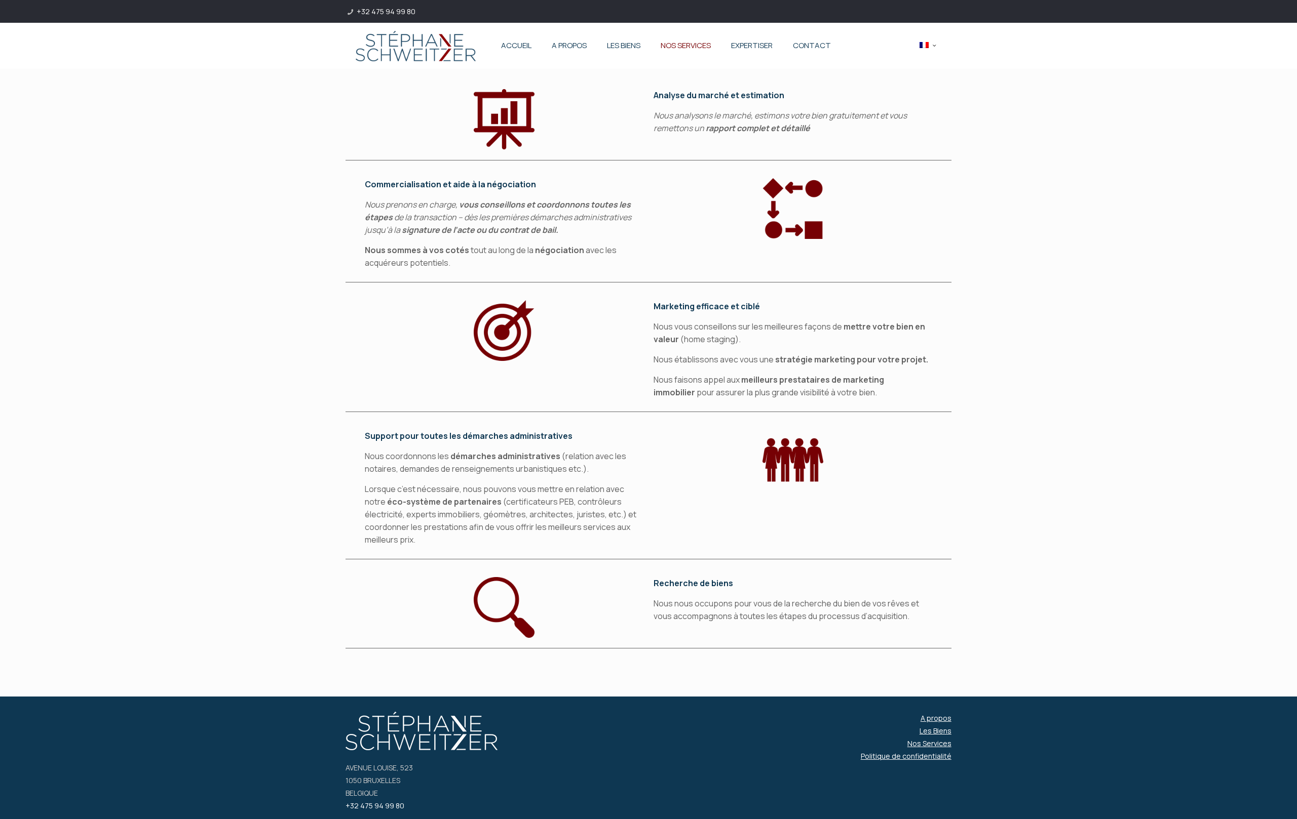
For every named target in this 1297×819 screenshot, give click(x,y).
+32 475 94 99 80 (386, 11)
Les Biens (935, 730)
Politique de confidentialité (906, 756)
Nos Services (929, 743)
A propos (936, 718)
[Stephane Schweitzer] (416, 45)
